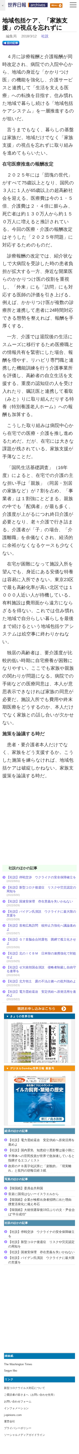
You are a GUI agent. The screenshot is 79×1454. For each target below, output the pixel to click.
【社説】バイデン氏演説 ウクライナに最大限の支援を (41, 913)
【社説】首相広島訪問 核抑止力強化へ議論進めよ (41, 927)
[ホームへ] (28, 6)
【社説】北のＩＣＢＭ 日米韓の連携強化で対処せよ (41, 955)
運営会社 (9, 1421)
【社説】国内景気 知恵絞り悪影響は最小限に (41, 1150)
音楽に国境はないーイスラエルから (33, 1194)
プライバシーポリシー (17, 1428)
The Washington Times (18, 1364)
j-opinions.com (13, 1415)
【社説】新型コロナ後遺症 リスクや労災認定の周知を (41, 889)
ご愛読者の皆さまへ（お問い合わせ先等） (30, 1394)
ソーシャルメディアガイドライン (24, 1434)
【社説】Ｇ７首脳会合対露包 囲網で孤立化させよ (41, 941)
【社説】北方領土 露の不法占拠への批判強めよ (41, 981)
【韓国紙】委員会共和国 (25, 1188)
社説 (44, 36)
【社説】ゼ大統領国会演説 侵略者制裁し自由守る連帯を (41, 969)
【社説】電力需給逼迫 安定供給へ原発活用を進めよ (41, 993)
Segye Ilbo (10, 1370)
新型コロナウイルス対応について (24, 1388)
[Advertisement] (39, 824)
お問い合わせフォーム (17, 1401)
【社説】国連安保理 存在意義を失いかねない (40, 901)
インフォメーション (16, 1408)
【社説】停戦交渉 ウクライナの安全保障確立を (41, 877)
